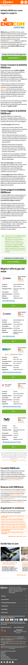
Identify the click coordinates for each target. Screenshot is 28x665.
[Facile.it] (8, 3)
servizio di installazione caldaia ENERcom (13, 491)
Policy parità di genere (5, 656)
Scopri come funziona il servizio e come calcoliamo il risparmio (14, 460)
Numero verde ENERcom (14, 479)
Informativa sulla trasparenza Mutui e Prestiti (9, 659)
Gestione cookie (3, 655)
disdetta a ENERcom (8, 498)
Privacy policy (3, 652)
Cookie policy (3, 653)
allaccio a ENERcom (16, 495)
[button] (1, 2)
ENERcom (3, 89)
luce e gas (11, 41)
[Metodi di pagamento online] (14, 620)
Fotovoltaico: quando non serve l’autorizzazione (9, 563)
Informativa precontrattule (5, 658)
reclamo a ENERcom (17, 502)
